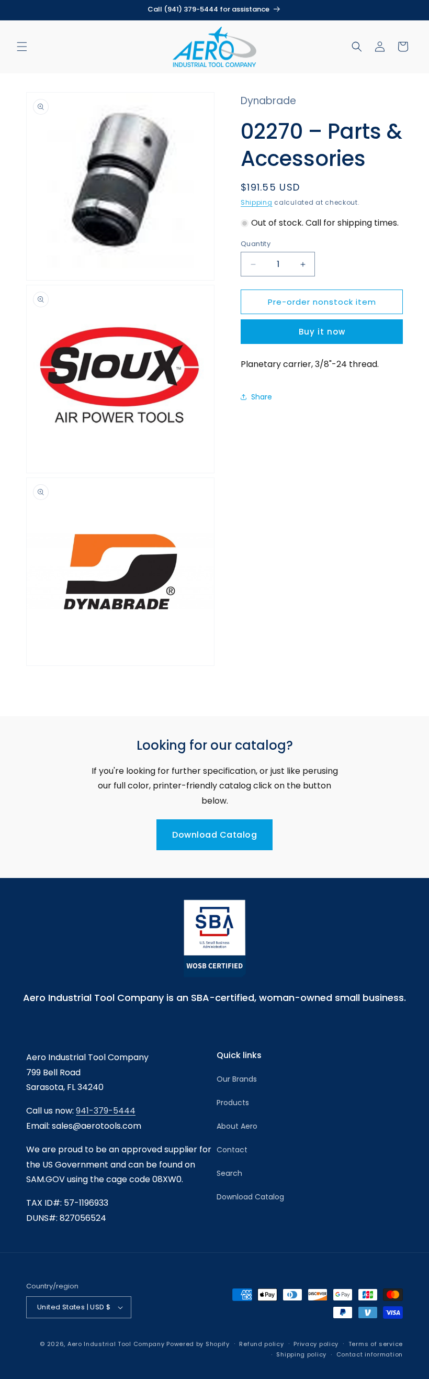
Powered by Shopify (198, 1344)
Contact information (369, 1354)
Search (229, 1173)
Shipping (257, 202)
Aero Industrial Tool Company (116, 1344)
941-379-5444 (106, 1111)
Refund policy (261, 1344)
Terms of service (375, 1344)
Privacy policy (315, 1344)
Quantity (255, 244)
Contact (232, 1149)
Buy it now (322, 331)
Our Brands (237, 1079)
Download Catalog (214, 835)
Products (233, 1102)
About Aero (237, 1126)
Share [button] (261, 397)
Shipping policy (301, 1354)
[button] (21, 46)
